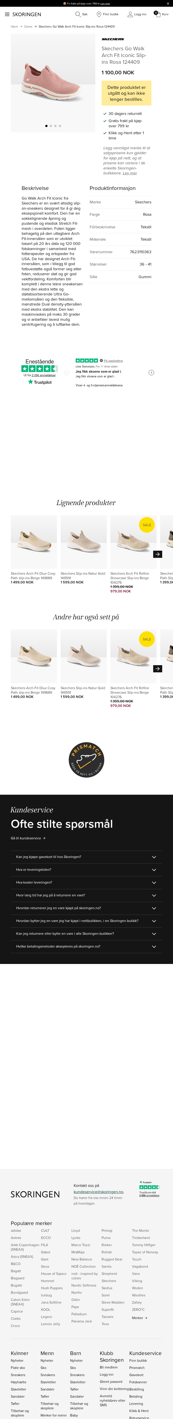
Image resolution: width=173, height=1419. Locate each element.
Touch (136, 1259)
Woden (137, 1288)
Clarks (15, 1318)
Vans (136, 1273)
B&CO (15, 1263)
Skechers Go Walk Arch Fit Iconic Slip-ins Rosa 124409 (77, 26)
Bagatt (16, 1271)
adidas (16, 1230)
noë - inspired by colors (84, 1275)
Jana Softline (51, 1302)
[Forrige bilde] (19, 83)
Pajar (75, 1307)
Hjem (14, 26)
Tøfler (15, 1403)
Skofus (107, 1288)
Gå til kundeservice (26, 838)
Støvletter (18, 1389)
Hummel (47, 1280)
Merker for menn (54, 1415)
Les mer (105, 3)
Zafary (137, 1302)
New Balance (81, 1259)
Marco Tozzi (80, 1245)
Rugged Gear (112, 1259)
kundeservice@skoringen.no (98, 1192)
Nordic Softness (83, 1285)
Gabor (45, 1252)
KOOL (45, 1309)
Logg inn (107, 1374)
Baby (74, 1415)
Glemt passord (111, 1381)
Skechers (109, 1280)
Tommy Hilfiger (143, 1245)
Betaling (135, 1396)
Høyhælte (18, 1382)
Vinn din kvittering (114, 1388)
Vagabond (140, 1266)
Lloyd (75, 1230)
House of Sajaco (53, 1273)
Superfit (108, 1309)
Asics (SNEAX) (22, 1256)
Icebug (46, 1295)
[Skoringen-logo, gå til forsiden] (27, 14)
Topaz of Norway (145, 1252)
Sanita (106, 1266)
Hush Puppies (52, 1288)
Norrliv (76, 1292)
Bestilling (136, 1389)
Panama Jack (81, 1321)
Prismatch (137, 1367)
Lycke (75, 1237)
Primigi (107, 1230)
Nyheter (17, 1360)
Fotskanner (138, 1382)
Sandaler (18, 1396)
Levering (136, 1403)
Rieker (107, 1245)
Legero (46, 1316)
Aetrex (16, 1237)
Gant (44, 1259)
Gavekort (136, 1375)
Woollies (138, 1295)
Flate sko (18, 1367)
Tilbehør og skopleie (20, 1412)
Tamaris (107, 1316)
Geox (45, 1266)
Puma (106, 1237)
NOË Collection (83, 1266)
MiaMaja (77, 1252)
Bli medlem (109, 1367)
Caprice (17, 1311)
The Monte (140, 1230)
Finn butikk (138, 1360)
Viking (137, 1280)
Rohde (107, 1252)
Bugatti (16, 1285)
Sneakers (18, 1375)
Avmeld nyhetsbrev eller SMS (112, 1400)
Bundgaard (19, 1292)
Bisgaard (17, 1278)
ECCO (46, 1237)
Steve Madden (113, 1302)
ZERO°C (138, 1309)
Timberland (141, 1237)
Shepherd (109, 1273)
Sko (43, 1367)
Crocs (15, 1325)
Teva (105, 1324)
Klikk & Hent (139, 1410)
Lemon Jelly (50, 1324)
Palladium (79, 1314)
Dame (28, 26)
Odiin (75, 1299)
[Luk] (168, 3)
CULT (45, 1230)
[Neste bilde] (86, 83)
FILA (44, 1245)
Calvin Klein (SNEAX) (20, 1301)
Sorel (106, 1295)
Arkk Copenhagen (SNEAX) (25, 1247)
